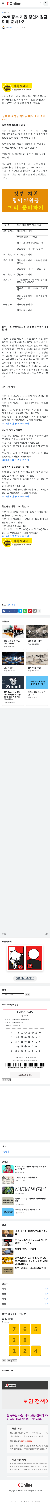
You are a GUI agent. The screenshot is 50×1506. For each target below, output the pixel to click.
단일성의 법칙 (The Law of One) (12, 642)
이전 (45, 934)
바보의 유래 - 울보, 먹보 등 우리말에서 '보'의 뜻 (30, 1167)
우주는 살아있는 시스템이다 (36, 693)
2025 (25, 1294)
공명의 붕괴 (9, 668)
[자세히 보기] (39, 611)
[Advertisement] (25, 56)
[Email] (35, 611)
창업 (13, 605)
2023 (25, 1304)
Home (10, 1501)
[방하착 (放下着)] (37, 658)
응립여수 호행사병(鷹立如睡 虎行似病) (30, 1199)
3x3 (4, 1361)
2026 (25, 1289)
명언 (5, 1152)
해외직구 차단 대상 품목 (25, 1249)
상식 (7, 12)
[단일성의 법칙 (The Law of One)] (13, 631)
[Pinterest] (30, 611)
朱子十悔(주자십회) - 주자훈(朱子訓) (30, 1268)
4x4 (9, 1361)
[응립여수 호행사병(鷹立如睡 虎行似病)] (8, 1201)
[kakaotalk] (17, 93)
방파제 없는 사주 (35, 641)
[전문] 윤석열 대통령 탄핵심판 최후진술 (31, 1232)
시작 (14, 1361)
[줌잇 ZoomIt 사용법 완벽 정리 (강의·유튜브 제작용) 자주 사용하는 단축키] (13, 682)
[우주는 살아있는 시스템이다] (37, 682)
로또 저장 (6, 1080)
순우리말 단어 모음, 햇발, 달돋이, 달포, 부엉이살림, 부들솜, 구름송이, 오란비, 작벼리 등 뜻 (31, 1261)
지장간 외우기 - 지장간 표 (26, 1177)
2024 (25, 1299)
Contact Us (28, 1501)
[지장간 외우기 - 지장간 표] (8, 1180)
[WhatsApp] (25, 611)
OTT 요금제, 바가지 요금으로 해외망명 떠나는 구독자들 (31, 1241)
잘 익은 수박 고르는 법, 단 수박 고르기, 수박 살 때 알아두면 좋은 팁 (30, 1189)
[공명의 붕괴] (13, 658)
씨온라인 (38, 1501)
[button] (3, 3)
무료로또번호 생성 (25, 1075)
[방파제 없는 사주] (37, 631)
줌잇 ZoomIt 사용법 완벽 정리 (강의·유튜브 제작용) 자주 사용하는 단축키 (12, 695)
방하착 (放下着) (34, 668)
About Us (18, 1501)
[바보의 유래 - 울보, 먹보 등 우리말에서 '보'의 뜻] (8, 1169)
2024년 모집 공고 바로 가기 (15, 423)
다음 (5, 934)
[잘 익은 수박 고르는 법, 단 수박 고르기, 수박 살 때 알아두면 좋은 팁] (8, 1190)
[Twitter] (20, 611)
